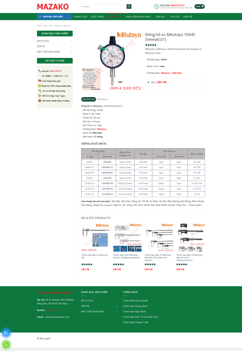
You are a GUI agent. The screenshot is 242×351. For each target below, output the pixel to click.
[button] (200, 6)
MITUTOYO (114, 16)
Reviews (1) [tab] (102, 99)
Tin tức (175, 16)
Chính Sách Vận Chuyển (135, 300)
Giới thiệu (97, 16)
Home (39, 26)
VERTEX (160, 16)
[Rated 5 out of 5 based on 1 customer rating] (175, 45)
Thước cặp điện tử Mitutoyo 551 (94, 256)
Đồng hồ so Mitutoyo (63, 26)
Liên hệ (187, 16)
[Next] (205, 249)
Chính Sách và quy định (135, 306)
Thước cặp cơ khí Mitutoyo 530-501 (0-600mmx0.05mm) (126, 256)
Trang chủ (80, 16)
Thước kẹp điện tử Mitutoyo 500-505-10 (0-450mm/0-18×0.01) (158, 257)
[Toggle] (71, 41)
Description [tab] (89, 99)
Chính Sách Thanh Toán (135, 322)
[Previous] (81, 249)
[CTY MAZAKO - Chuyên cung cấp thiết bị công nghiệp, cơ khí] (56, 6)
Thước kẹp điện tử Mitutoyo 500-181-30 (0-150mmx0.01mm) (189, 257)
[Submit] (129, 6)
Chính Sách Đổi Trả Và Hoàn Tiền (140, 316)
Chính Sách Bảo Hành (134, 311)
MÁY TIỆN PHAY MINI (138, 16)
